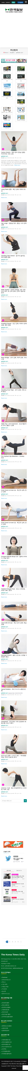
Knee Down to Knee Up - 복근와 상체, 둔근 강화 (14, 490)
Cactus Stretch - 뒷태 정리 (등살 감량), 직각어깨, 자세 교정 (13, 153)
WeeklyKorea (15, 874)
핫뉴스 (4, 982)
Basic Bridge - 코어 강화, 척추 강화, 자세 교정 (14, 358)
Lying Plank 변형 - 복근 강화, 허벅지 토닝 (13, 190)
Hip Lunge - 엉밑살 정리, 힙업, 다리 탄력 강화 (14, 224)
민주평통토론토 (6, 1051)
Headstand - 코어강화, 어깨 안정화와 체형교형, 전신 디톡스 (13, 722)
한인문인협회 (5, 1002)
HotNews (14, 882)
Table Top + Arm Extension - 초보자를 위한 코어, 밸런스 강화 (13, 424)
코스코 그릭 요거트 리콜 (17, 891)
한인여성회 (5, 1012)
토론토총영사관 (6, 1039)
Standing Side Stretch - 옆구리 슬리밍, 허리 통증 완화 (13, 256)
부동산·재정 (5, 986)
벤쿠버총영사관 (6, 1044)
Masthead (4, 977)
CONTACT (8, 2)
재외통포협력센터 (7, 1053)
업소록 (4, 991)
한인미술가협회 (6, 1014)
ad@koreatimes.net (18, 968)
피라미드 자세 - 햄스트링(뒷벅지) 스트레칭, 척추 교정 (14, 788)
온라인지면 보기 (6, 979)
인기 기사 (9, 870)
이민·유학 (4, 984)
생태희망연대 (5, 1030)
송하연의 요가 (19, 52)
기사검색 (20, 2)
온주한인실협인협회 (7, 1016)
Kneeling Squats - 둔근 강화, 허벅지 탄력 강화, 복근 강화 (14, 324)
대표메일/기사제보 (5, 963)
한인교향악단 (5, 1005)
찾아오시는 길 (5, 993)
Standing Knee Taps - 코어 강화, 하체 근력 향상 (13, 390)
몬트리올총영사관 (7, 1042)
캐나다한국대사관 (7, 1046)
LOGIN (3, 2)
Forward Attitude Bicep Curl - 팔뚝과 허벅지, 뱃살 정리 (14, 557)
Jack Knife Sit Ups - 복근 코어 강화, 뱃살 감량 (14, 623)
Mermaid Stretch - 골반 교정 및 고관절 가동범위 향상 (14, 656)
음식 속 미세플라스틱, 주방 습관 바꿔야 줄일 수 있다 (18, 876)
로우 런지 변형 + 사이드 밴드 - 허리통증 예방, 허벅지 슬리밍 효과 (13, 756)
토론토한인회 (5, 1009)
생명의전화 (5, 1028)
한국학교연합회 (6, 1007)
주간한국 (12, 52)
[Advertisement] (14, 31)
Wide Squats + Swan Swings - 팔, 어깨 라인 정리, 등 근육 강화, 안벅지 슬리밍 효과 (13, 291)
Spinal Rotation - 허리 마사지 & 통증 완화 (13, 690)
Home (6, 52)
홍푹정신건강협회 (7, 1026)
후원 (13, 2)
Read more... (17, 165)
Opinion (16, 856)
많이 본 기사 (19, 870)
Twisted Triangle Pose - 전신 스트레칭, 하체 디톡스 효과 (13, 589)
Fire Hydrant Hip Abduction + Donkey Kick (12, 457)
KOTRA (4, 1049)
